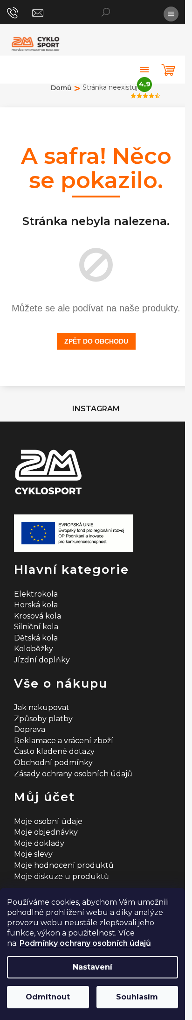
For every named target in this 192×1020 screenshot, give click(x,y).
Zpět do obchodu (96, 341)
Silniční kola (36, 626)
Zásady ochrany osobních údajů (73, 773)
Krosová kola (37, 616)
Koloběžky (33, 648)
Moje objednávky (46, 832)
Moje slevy (33, 854)
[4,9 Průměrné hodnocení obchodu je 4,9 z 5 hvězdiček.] (144, 69)
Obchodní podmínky (53, 762)
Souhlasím (137, 996)
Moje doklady (39, 843)
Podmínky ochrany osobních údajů (85, 943)
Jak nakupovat (41, 707)
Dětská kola (36, 637)
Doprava (29, 729)
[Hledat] (105, 11)
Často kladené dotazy (54, 751)
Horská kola (36, 604)
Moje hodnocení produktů (64, 865)
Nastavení (92, 967)
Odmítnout (48, 996)
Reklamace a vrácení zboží (63, 740)
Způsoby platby (43, 718)
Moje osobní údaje (48, 821)
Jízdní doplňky (42, 659)
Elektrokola (36, 594)
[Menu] (171, 14)
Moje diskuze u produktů (61, 876)
